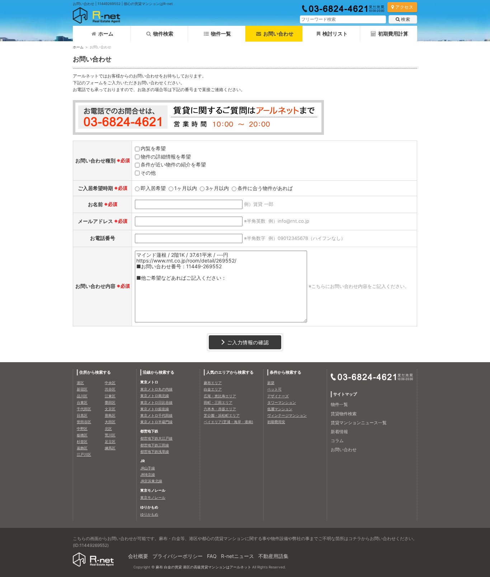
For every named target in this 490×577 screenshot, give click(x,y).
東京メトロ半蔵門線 (156, 422)
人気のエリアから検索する (230, 372)
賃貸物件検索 (344, 413)
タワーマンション (281, 402)
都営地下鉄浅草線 (154, 451)
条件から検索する (285, 372)
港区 (80, 382)
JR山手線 (147, 468)
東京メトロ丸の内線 (156, 389)
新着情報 (339, 431)
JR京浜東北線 (151, 481)
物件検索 (163, 33)
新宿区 (82, 389)
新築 (270, 382)
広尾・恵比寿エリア (220, 396)
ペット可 (274, 389)
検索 (405, 19)
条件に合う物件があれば (265, 188)
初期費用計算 (393, 33)
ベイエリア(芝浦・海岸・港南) (228, 422)
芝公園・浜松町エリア (222, 415)
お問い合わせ (344, 449)
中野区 (82, 428)
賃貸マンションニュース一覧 (359, 422)
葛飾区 (82, 448)
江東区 (110, 396)
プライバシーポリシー (177, 556)
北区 (108, 428)
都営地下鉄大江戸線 (156, 438)
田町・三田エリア (218, 402)
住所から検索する (95, 372)
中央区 (110, 382)
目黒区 (82, 415)
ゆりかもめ (149, 514)
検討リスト (335, 33)
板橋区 (82, 435)
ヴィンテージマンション (287, 415)
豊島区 (110, 415)
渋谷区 (110, 389)
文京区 (110, 409)
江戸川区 (84, 454)
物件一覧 (221, 33)
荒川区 (110, 435)
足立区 (110, 441)
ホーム (105, 33)
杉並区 (82, 441)
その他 (148, 173)
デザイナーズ (278, 396)
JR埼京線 (147, 474)
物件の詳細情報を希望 (166, 156)
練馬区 (110, 448)
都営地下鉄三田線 (154, 445)
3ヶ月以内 (217, 188)
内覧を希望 (153, 148)
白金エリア (213, 389)
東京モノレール (152, 497)
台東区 (82, 402)
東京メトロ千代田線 (156, 415)
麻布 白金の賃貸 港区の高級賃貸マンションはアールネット (203, 567)
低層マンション (279, 409)
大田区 (110, 422)
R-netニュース (237, 556)
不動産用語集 (273, 556)
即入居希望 (153, 188)
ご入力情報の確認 (248, 342)
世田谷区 (84, 422)
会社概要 (138, 556)
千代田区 (84, 409)
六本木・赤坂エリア (220, 409)
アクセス (404, 7)
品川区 (82, 396)
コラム (337, 440)
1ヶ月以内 (185, 188)
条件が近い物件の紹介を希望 (173, 164)
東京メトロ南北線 (154, 395)
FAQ (212, 556)
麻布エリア (213, 382)
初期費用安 (276, 422)
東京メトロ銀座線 (154, 409)
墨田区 (110, 402)
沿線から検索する (158, 372)
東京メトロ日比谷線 (156, 402)
